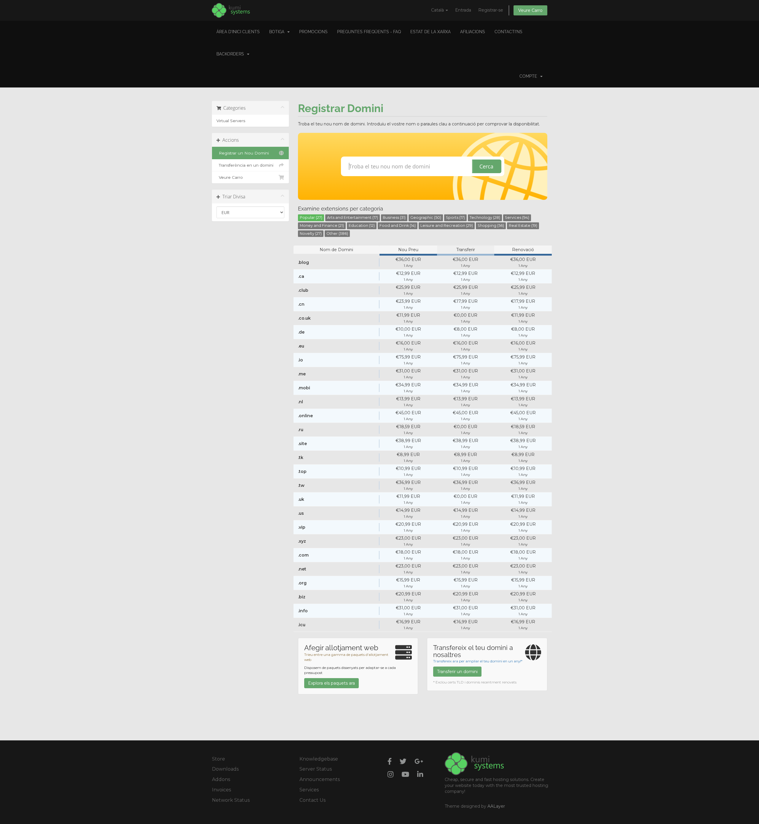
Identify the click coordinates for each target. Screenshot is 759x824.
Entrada (463, 10)
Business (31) (394, 217)
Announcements (319, 779)
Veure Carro (530, 10)
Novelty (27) (311, 233)
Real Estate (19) (523, 225)
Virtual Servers (230, 120)
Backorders (231, 54)
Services (309, 790)
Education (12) (362, 225)
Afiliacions (472, 31)
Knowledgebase (318, 759)
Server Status (315, 769)
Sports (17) (455, 217)
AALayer (496, 806)
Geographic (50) (425, 217)
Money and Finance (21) (322, 225)
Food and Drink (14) (398, 225)
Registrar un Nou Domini (242, 153)
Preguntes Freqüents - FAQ (369, 31)
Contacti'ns (508, 31)
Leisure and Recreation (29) (446, 225)
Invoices (221, 790)
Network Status (231, 800)
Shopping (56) (491, 225)
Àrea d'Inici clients (238, 31)
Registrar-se (490, 10)
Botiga (278, 31)
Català (438, 10)
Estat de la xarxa (430, 31)
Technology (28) (485, 217)
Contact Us (312, 800)
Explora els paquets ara (331, 683)
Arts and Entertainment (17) (352, 217)
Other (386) (337, 233)
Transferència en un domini (244, 165)
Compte (529, 76)
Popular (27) (311, 217)
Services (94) (517, 217)
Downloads (225, 769)
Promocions (313, 31)
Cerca (486, 166)
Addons (221, 779)
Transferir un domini (457, 671)
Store (218, 759)
